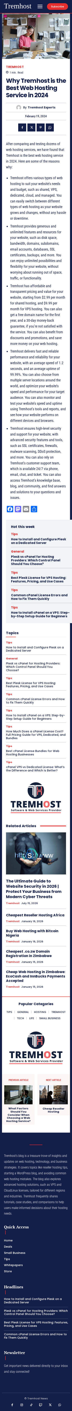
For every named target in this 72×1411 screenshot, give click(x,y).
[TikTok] (31, 1405)
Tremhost (15, 66)
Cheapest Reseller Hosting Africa (35, 915)
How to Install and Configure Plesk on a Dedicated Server (38, 541)
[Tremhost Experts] (19, 107)
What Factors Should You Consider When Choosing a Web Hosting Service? (18, 1115)
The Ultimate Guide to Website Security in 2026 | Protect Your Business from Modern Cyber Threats (34, 889)
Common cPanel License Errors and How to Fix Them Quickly (39, 597)
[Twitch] (41, 1405)
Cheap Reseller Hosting (53, 1110)
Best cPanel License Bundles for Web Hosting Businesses (32, 752)
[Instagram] (22, 1405)
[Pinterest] (41, 127)
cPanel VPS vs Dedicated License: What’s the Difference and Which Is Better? (35, 768)
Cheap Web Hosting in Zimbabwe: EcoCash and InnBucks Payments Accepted (35, 976)
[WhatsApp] (50, 127)
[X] (31, 127)
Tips (14, 534)
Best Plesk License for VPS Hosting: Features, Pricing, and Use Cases (38, 579)
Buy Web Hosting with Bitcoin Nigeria (32, 933)
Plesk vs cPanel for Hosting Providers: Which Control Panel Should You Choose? (35, 560)
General (17, 551)
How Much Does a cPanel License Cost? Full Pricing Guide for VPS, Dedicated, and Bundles (36, 734)
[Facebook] (22, 127)
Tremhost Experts (41, 107)
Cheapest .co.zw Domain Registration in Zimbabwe (29, 953)
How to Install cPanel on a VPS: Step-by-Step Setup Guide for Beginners (40, 614)
